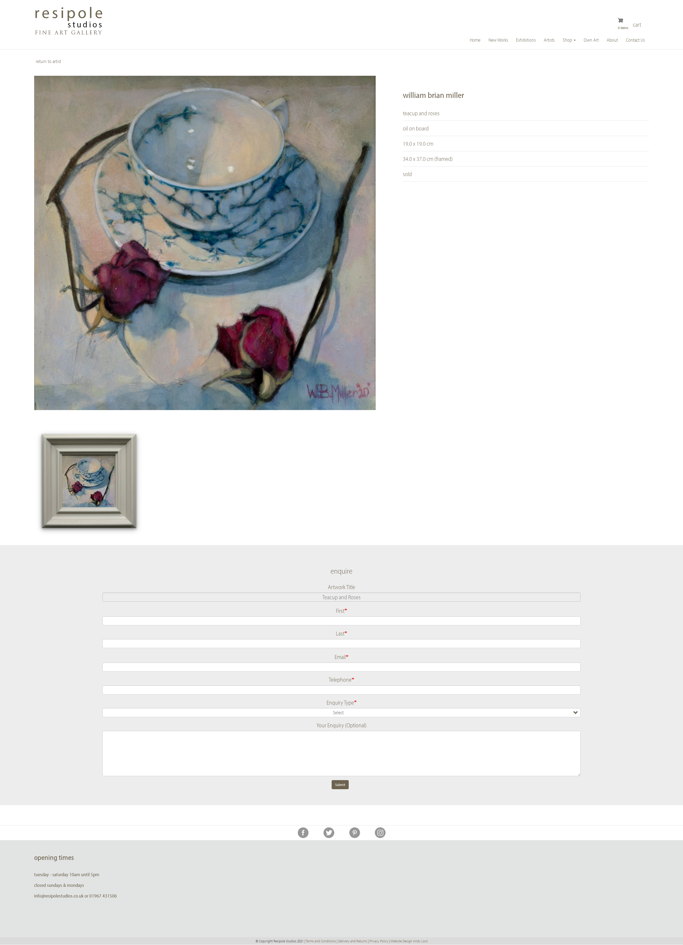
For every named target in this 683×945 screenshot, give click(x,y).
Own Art (591, 40)
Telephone (340, 679)
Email (340, 657)
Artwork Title (341, 587)
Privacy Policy (379, 941)
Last (340, 633)
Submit (340, 784)
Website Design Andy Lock (409, 941)
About (612, 40)
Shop (568, 40)
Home (475, 40)
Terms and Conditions (321, 941)
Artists (549, 40)
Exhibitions (526, 40)
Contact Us (635, 40)
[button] (89, 481)
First (340, 610)
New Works (498, 40)
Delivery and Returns (352, 941)
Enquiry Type (340, 702)
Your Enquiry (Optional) (341, 725)
